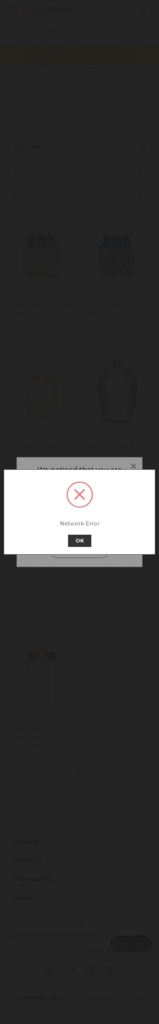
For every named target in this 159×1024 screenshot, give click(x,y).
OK (79, 540)
